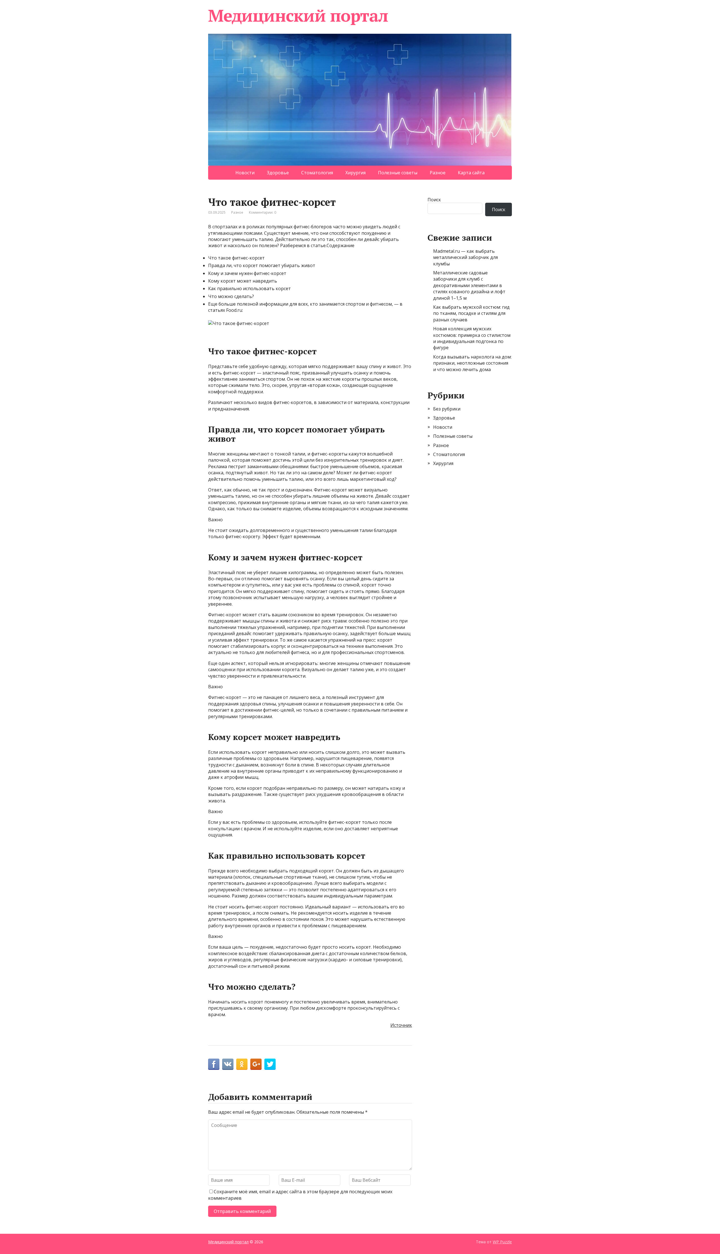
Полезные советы (397, 173)
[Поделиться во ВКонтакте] (227, 1064)
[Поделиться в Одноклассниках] (242, 1064)
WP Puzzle (502, 1241)
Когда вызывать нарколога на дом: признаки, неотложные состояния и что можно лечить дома (472, 363)
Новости (245, 173)
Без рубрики (446, 409)
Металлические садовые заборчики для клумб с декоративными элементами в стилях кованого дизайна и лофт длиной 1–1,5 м (469, 285)
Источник (401, 1025)
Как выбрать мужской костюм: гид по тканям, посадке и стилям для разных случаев (471, 313)
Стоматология (317, 173)
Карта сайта (471, 173)
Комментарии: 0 (262, 212)
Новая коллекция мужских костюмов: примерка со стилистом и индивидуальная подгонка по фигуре (471, 338)
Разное (438, 173)
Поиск (434, 200)
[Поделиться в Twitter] (270, 1064)
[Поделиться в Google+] (256, 1064)
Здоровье (278, 173)
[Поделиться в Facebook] (213, 1064)
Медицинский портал (298, 15)
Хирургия (355, 173)
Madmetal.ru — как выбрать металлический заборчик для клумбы (465, 257)
